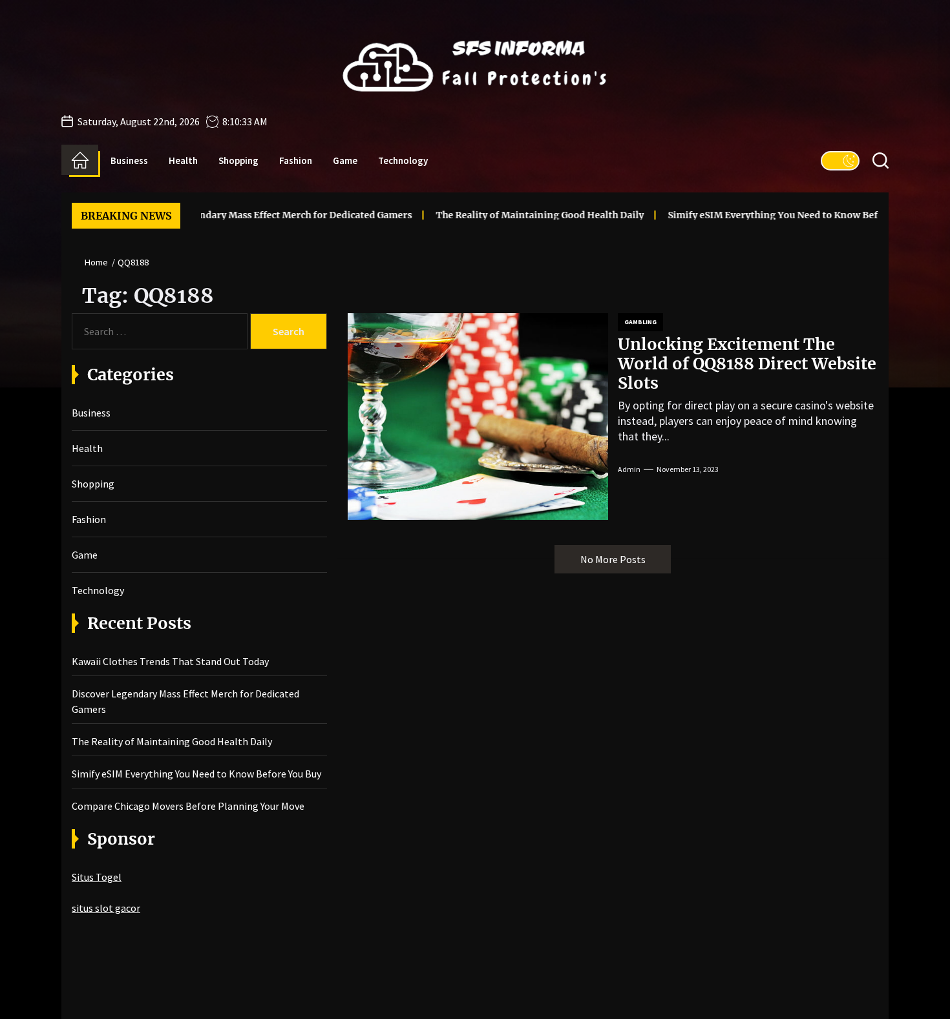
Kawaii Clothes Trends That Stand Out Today (170, 661)
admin (629, 469)
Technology (403, 160)
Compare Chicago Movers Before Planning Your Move (188, 805)
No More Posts (613, 559)
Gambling (640, 322)
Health (183, 160)
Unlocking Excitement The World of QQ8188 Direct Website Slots (747, 363)
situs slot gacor (106, 907)
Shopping (238, 160)
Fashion (295, 160)
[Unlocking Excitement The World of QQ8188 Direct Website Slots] (478, 416)
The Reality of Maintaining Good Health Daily (504, 215)
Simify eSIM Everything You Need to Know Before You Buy (764, 215)
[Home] (79, 160)
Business (129, 160)
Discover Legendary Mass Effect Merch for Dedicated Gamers (238, 215)
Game (345, 160)
